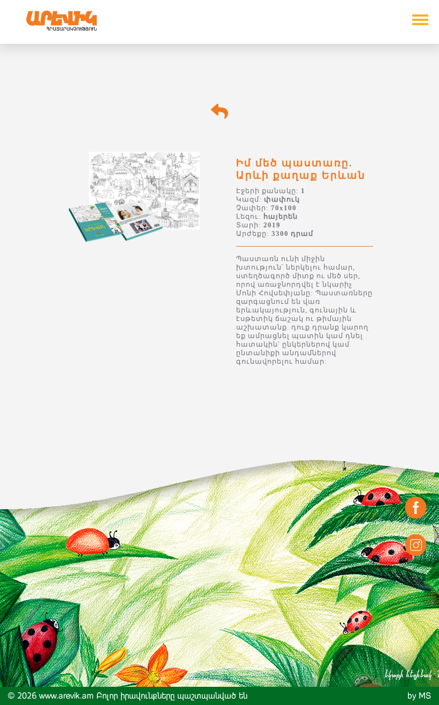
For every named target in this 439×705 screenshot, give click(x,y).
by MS (419, 695)
